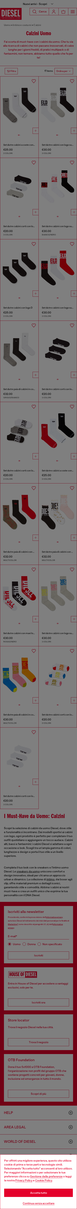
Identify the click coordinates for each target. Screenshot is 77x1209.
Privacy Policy (23, 1180)
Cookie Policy (43, 1180)
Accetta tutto (38, 1192)
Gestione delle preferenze (46, 1176)
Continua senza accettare (38, 1203)
